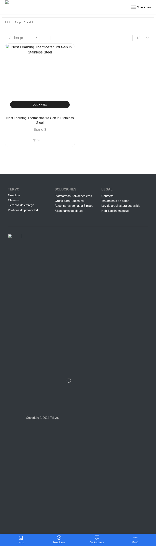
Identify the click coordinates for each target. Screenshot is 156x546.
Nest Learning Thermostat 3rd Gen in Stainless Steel (40, 120)
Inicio (8, 22)
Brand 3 (40, 129)
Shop (18, 22)
